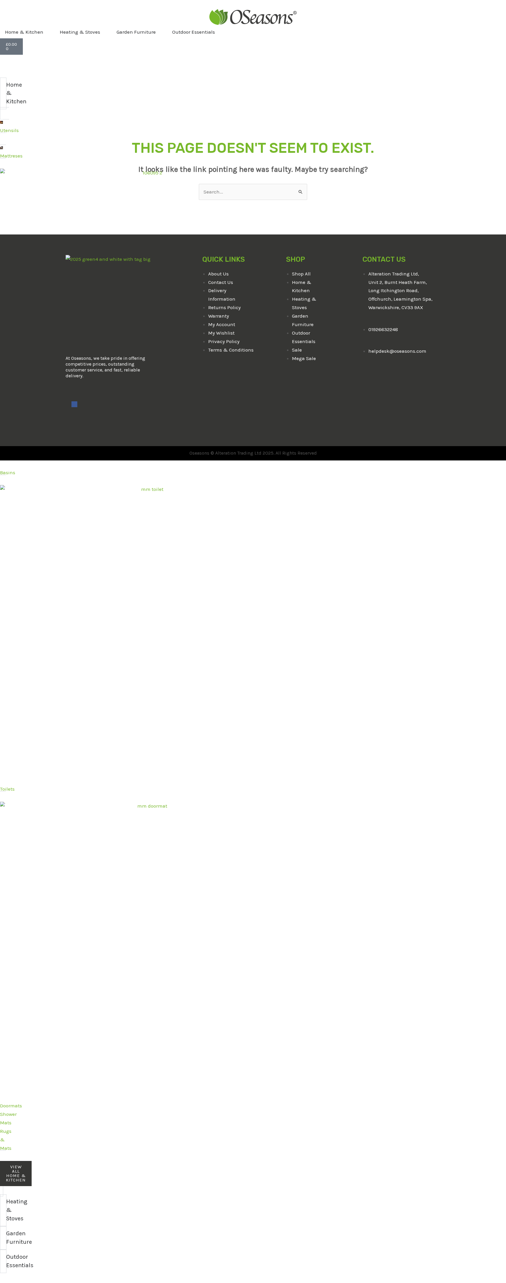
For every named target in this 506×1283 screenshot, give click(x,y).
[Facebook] (74, 404)
